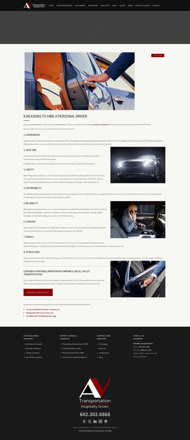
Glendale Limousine (33, 348)
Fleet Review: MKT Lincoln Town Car (39, 313)
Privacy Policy (99, 431)
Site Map (108, 431)
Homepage (103, 344)
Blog (101, 357)
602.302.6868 (95, 414)
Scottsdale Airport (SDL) (72, 348)
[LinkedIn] (95, 423)
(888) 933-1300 (145, 350)
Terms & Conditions (86, 431)
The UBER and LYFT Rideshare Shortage (41, 316)
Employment (104, 353)
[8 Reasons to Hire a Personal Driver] (95, 81)
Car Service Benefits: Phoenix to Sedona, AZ (43, 309)
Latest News (157, 55)
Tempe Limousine (32, 353)
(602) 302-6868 (144, 347)
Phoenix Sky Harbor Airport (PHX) (75, 344)
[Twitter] (89, 423)
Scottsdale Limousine (34, 344)
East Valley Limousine (34, 357)
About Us (102, 348)
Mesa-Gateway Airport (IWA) (73, 353)
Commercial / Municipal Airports (75, 357)
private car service (101, 124)
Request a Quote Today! (38, 292)
